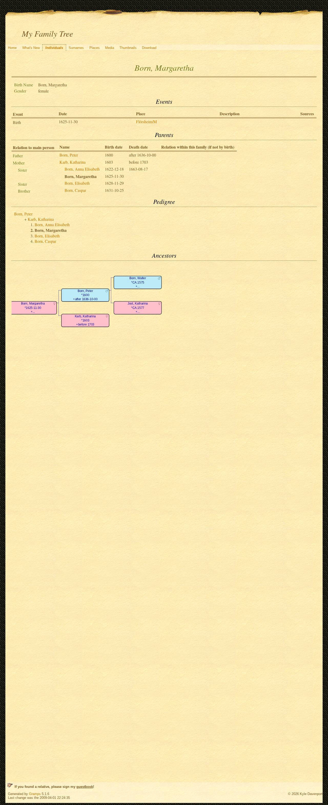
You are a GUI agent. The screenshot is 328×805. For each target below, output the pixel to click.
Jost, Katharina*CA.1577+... (137, 308)
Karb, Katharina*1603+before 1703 (85, 320)
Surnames (76, 48)
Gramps (35, 794)
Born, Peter (68, 155)
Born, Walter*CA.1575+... (137, 282)
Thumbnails (128, 48)
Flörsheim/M (146, 121)
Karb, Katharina (72, 162)
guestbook (84, 787)
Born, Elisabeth (77, 183)
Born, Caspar (75, 190)
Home (12, 48)
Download (149, 48)
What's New (31, 48)
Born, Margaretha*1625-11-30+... (33, 308)
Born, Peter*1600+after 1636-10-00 (85, 295)
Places (94, 48)
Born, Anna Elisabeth (82, 169)
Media (109, 48)
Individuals (54, 48)
